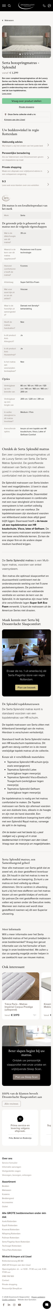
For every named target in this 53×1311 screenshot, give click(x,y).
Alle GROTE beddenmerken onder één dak (24, 1215)
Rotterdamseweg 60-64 (12, 1260)
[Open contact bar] (47, 1305)
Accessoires (7, 1202)
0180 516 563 (8, 1276)
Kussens (6, 1194)
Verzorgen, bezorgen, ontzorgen (16, 1175)
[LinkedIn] (9, 1305)
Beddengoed (8, 1198)
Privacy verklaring (38, 1297)
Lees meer (6, 93)
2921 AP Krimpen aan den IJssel (16, 1264)
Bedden (5, 1186)
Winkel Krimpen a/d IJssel (17, 1256)
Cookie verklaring (9, 1299)
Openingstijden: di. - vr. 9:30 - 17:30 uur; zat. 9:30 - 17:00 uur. (24, 1271)
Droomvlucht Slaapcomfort (26, 5)
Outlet (5, 1206)
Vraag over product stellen (26, 101)
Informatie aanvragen (11, 1166)
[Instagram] (15, 1305)
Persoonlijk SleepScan (12, 1288)
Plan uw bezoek (27, 687)
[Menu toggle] (4, 5)
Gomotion (32, 1299)
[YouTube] (20, 1305)
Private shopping (26, 106)
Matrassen (9, 20)
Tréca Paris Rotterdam (12, 1249)
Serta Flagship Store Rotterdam (16, 1241)
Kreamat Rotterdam (10, 1229)
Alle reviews (11, 1104)
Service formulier (9, 1162)
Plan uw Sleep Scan (26, 1077)
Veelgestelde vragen (11, 1171)
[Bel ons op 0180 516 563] (44, 5)
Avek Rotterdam (9, 1221)
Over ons (7, 1158)
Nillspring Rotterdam (11, 1233)
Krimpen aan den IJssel (14, 119)
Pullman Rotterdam (10, 1237)
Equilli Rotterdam (9, 1225)
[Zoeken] (9, 5)
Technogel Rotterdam (11, 1245)
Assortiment (9, 1182)
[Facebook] (4, 1305)
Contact (5, 1280)
